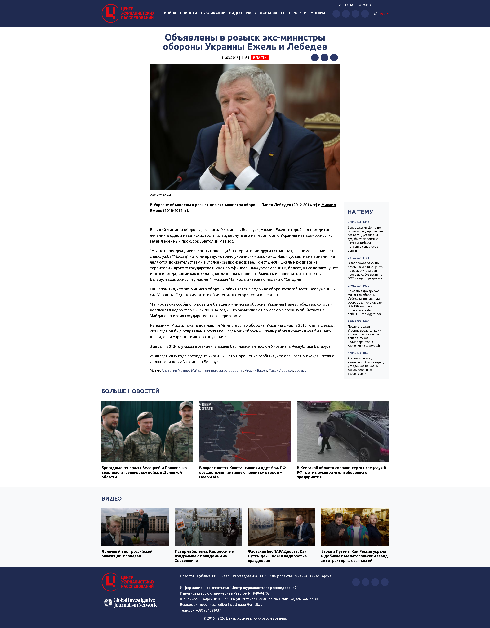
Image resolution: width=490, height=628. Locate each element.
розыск (300, 370)
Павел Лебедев (281, 370)
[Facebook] (315, 57)
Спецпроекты (281, 576)
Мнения (317, 13)
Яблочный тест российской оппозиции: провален (126, 553)
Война (170, 13)
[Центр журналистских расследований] (129, 13)
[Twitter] (324, 57)
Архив (365, 5)
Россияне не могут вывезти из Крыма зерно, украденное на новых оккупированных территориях (366, 366)
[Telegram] (334, 57)
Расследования (261, 13)
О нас (350, 5)
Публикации (213, 13)
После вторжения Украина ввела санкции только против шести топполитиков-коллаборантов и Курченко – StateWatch (364, 336)
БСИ (337, 5)
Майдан (197, 370)
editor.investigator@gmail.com (241, 604)
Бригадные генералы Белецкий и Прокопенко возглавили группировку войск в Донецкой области (144, 472)
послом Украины (272, 346)
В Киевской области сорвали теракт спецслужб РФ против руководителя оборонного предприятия (341, 472)
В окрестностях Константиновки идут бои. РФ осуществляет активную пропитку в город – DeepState (242, 472)
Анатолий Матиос (176, 370)
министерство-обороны (224, 370)
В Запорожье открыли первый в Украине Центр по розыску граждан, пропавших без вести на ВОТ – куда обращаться (365, 270)
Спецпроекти (294, 13)
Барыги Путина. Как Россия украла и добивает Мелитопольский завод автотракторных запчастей (354, 556)
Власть (260, 58)
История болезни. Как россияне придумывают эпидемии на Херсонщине (204, 556)
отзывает (293, 356)
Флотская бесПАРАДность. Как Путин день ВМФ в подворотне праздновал (277, 556)
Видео (235, 13)
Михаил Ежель (255, 370)
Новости (188, 13)
